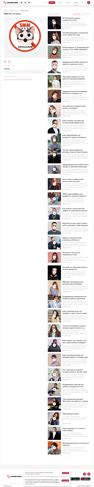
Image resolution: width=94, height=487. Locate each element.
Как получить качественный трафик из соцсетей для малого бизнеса (74, 211)
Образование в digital (70, 414)
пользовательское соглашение (32, 474)
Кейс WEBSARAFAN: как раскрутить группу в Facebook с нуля (74, 137)
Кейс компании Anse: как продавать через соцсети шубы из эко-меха (75, 313)
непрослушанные (56, 14)
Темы (83, 2)
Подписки (68, 2)
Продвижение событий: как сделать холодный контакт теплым (73, 386)
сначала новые (76, 14)
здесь (34, 484)
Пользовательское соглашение (83, 485)
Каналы (76, 2)
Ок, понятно (65, 480)
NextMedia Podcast (13, 10)
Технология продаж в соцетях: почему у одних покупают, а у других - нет (74, 328)
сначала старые (86, 14)
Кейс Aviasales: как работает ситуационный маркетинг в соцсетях (73, 123)
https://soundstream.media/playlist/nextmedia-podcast (18, 79)
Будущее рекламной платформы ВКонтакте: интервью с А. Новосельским (74, 93)
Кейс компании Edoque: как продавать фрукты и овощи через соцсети (75, 357)
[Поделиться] (5, 61)
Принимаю (65, 473)
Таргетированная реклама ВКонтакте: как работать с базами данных (75, 401)
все (49, 14)
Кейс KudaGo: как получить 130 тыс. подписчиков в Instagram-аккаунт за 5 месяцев (74, 343)
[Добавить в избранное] (9, 61)
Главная (60, 2)
